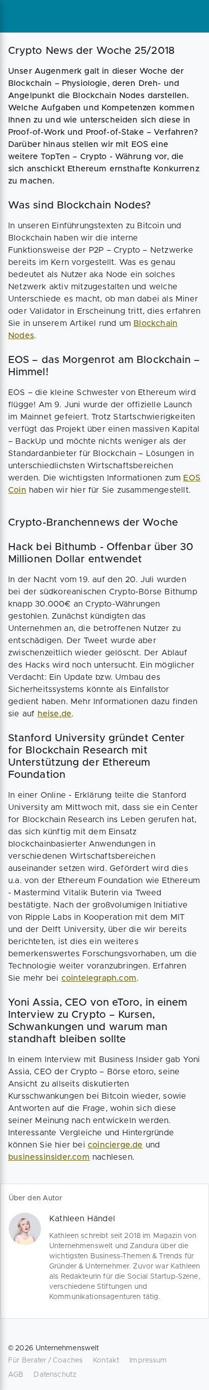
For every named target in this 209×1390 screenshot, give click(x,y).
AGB (15, 1374)
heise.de (55, 714)
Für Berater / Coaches (45, 1360)
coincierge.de (115, 1145)
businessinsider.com (49, 1157)
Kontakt (106, 1360)
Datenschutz (54, 1374)
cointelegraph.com (98, 978)
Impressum (148, 1360)
